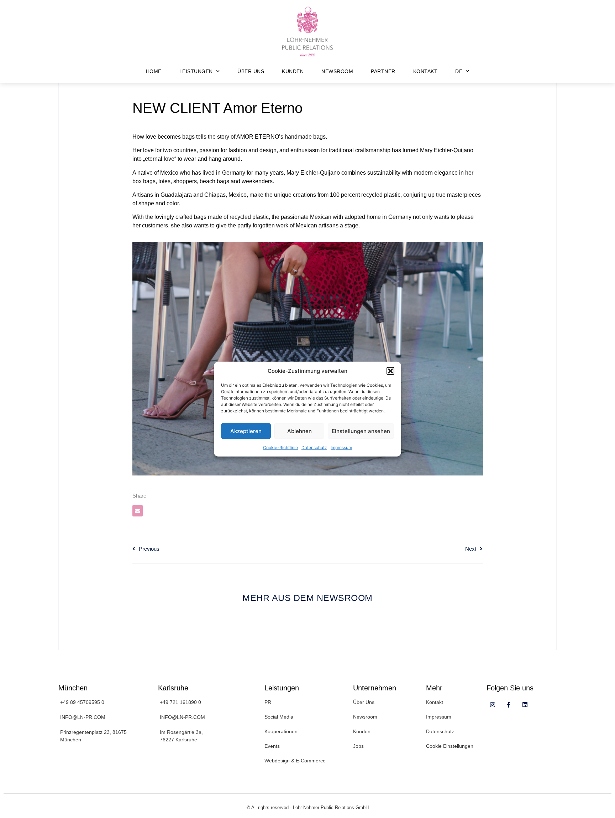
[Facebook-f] (509, 705)
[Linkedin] (525, 705)
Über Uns (250, 71)
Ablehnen (299, 430)
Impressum (341, 447)
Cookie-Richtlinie (280, 447)
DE (458, 71)
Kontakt (425, 71)
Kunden (293, 71)
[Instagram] (493, 705)
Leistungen (196, 71)
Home (154, 71)
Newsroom (337, 71)
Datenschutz (314, 447)
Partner (383, 71)
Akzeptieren (246, 430)
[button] (390, 371)
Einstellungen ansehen (361, 430)
